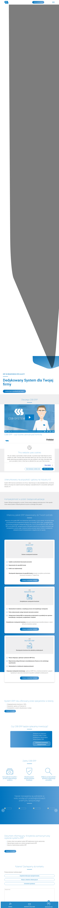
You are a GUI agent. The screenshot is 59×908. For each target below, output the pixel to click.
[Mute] (44, 431)
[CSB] (8, 2)
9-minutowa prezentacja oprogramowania (42, 743)
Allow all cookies (48, 469)
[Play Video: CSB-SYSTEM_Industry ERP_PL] (29, 417)
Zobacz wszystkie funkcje (29, 580)
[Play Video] (5, 431)
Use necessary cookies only (33, 469)
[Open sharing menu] (50, 431)
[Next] (56, 810)
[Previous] (3, 810)
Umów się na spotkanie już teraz (14, 391)
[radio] (29, 876)
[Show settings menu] (47, 431)
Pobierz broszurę (10, 711)
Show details (48, 465)
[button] (53, 2)
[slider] (26, 431)
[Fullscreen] (53, 431)
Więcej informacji (10, 851)
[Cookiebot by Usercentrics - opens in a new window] (47, 440)
